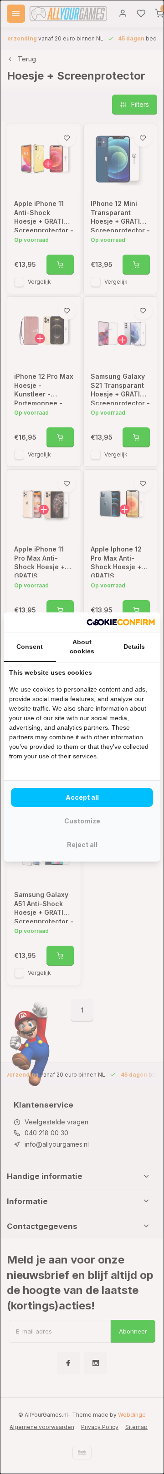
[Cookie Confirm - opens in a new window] (121, 622)
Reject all (82, 844)
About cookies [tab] (82, 646)
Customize (82, 821)
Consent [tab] (29, 646)
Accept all (82, 797)
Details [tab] (134, 646)
